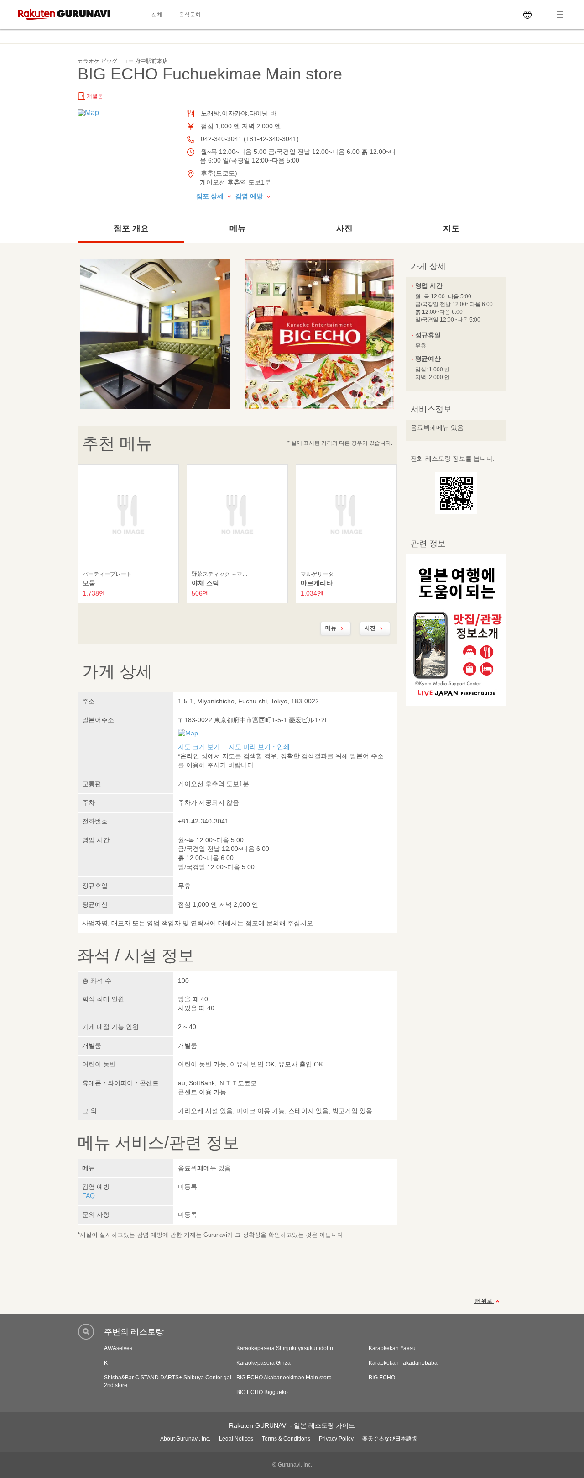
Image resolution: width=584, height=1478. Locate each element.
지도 (451, 228)
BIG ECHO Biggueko (262, 1392)
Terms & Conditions (286, 1439)
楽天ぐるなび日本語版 (389, 1439)
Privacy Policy (336, 1439)
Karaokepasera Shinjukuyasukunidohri (284, 1348)
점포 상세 (210, 196)
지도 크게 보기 (199, 746)
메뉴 (237, 228)
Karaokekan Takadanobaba (403, 1363)
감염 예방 (250, 196)
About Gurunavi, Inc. (185, 1439)
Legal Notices (236, 1439)
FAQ (88, 1195)
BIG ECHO (382, 1377)
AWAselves (118, 1348)
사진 (344, 228)
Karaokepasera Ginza (263, 1363)
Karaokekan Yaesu (392, 1348)
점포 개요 (131, 228)
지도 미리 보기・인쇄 (259, 746)
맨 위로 (484, 1301)
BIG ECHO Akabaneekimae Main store (284, 1377)
